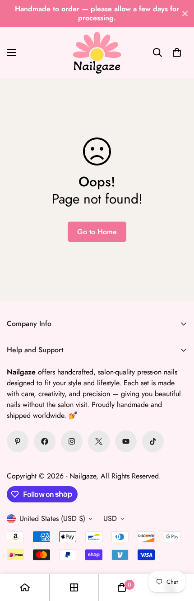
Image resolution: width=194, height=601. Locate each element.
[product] (24, 587)
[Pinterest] (17, 441)
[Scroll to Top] (178, 553)
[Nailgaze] (97, 52)
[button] (176, 52)
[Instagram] (72, 441)
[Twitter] (99, 441)
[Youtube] (126, 441)
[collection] (74, 587)
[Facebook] (44, 441)
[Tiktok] (153, 441)
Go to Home (97, 232)
